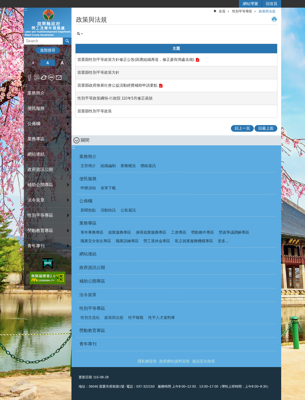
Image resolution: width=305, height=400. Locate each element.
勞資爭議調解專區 (234, 232)
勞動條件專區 (202, 232)
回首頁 (271, 4)
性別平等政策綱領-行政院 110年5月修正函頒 (114, 98)
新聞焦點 (88, 210)
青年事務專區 (92, 232)
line (51, 77)
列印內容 (274, 19)
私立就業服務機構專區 (194, 241)
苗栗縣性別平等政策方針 (98, 72)
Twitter (44, 77)
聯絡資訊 (148, 166)
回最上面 (266, 128)
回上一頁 (242, 128)
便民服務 (36, 108)
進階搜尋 (47, 50)
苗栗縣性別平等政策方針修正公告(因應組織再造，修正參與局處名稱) (135, 60)
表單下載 (108, 188)
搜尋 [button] (67, 41)
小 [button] (33, 63)
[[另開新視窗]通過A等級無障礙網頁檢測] (48, 278)
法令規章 (36, 200)
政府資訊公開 (40, 169)
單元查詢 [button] (79, 34)
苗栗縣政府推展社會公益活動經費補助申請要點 (117, 85)
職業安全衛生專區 (96, 241)
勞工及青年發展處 (47, 22)
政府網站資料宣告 (174, 361)
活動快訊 (108, 210)
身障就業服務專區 (151, 232)
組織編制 (108, 166)
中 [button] (47, 63)
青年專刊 (36, 245)
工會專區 (178, 232)
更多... (223, 241)
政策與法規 (267, 11)
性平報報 (135, 318)
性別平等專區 (40, 215)
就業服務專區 (119, 232)
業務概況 (128, 166)
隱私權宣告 (147, 361)
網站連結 (36, 154)
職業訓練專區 (127, 241)
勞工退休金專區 (156, 241)
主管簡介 (88, 166)
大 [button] (62, 63)
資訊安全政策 (203, 361)
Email (58, 77)
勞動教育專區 (40, 230)
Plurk (37, 77)
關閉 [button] (85, 140)
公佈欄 (33, 123)
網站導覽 (250, 4)
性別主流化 (90, 318)
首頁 (222, 11)
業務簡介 (36, 93)
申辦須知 (88, 188)
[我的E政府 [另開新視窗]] (48, 263)
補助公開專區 (40, 184)
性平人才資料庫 (161, 318)
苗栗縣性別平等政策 (94, 111)
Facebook (29, 77)
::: (25, 9)
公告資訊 (128, 210)
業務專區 (36, 139)
